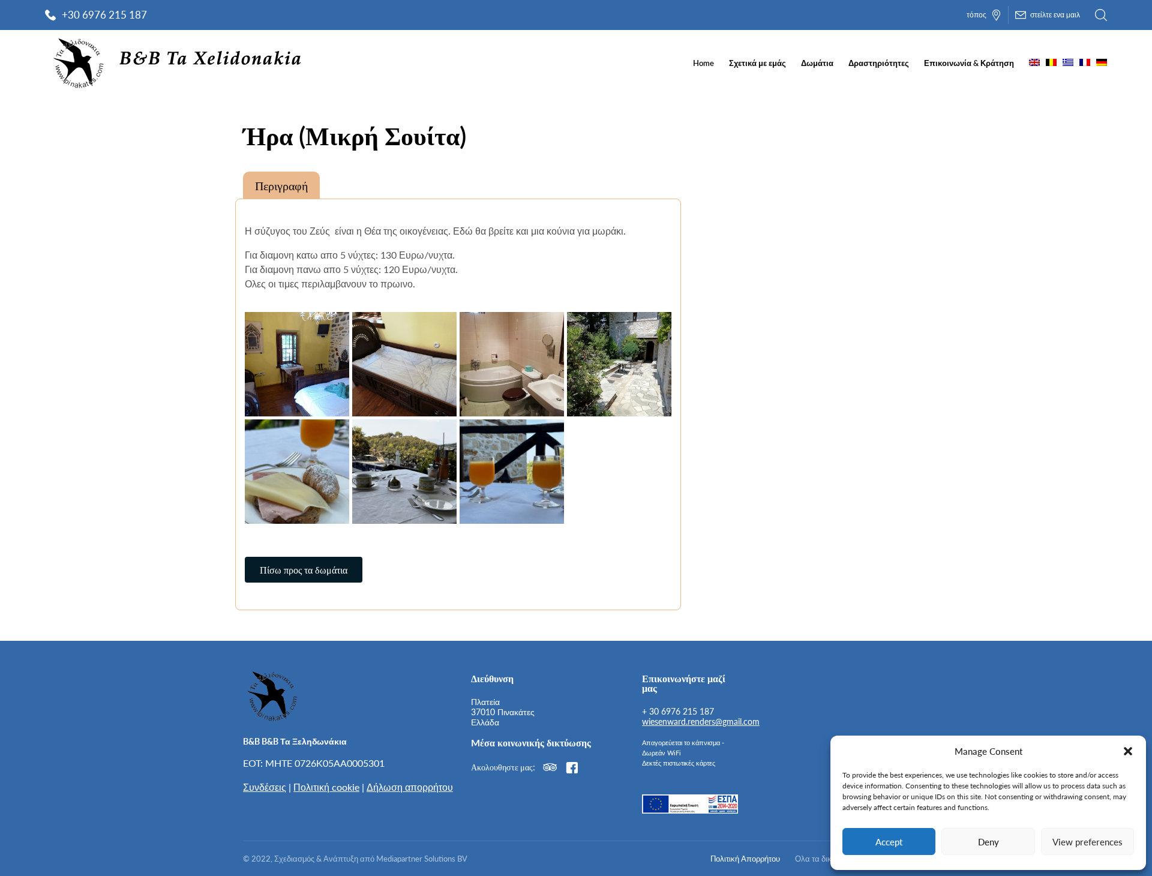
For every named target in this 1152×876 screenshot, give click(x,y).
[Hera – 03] (512, 364)
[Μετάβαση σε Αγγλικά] (1034, 63)
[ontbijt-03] (297, 471)
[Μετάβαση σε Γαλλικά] (1084, 63)
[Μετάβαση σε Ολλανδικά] (1051, 63)
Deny (988, 841)
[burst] (404, 364)
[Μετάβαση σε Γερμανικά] (1101, 63)
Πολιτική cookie (326, 787)
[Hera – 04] (619, 364)
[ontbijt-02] (404, 471)
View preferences (1087, 841)
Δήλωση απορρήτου (410, 787)
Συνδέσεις (264, 787)
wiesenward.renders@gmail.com (701, 721)
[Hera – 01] (297, 364)
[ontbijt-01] (512, 471)
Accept (888, 841)
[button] (1128, 751)
